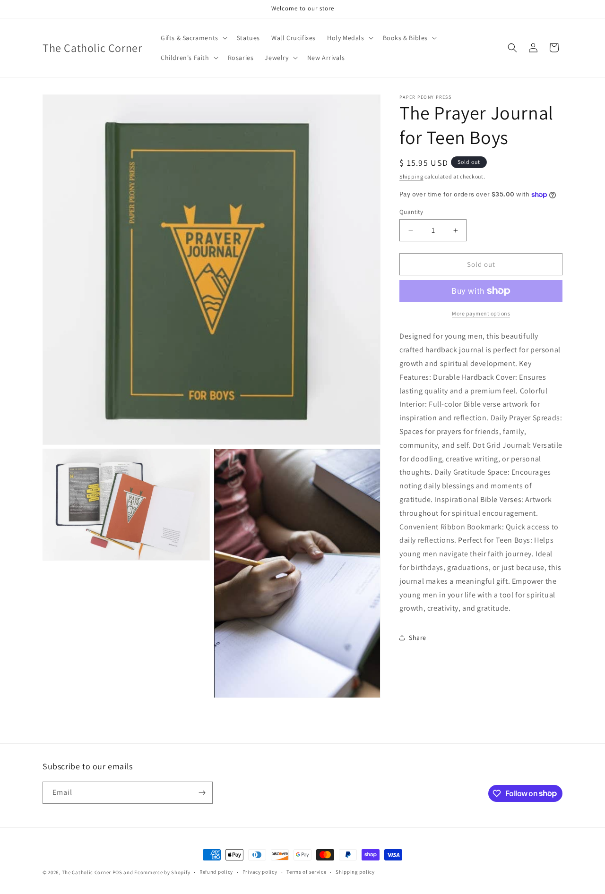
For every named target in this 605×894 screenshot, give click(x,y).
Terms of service (306, 871)
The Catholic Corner (86, 872)
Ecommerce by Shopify (162, 872)
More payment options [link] (481, 313)
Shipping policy (355, 871)
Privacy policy (259, 871)
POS (117, 872)
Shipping (411, 176)
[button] (193, 38)
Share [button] (417, 637)
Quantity (411, 212)
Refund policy (216, 871)
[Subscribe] (201, 793)
